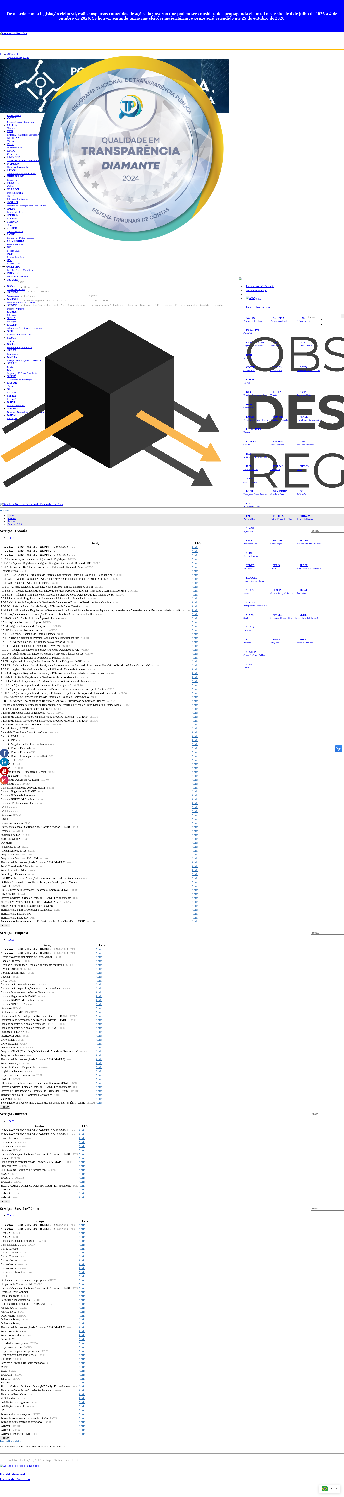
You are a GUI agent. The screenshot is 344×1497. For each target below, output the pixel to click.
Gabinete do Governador (36, 291)
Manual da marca (76, 304)
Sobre (21, 281)
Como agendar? (103, 304)
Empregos (145, 304)
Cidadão (12, 515)
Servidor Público (16, 524)
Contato (168, 304)
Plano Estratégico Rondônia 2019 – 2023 (45, 300)
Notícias (132, 304)
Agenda (93, 295)
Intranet (12, 521)
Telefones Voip (43, 1460)
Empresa (12, 518)
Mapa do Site (72, 1460)
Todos (10, 537)
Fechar (5, 925)
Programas (29, 296)
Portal (11, 304)
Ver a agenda (101, 300)
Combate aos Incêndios (211, 304)
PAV (10, 309)
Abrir (195, 547)
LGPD (157, 304)
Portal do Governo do (36, 273)
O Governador (31, 287)
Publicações (119, 304)
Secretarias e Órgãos (249, 312)
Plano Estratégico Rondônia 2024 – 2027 (45, 304)
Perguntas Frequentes (186, 304)
